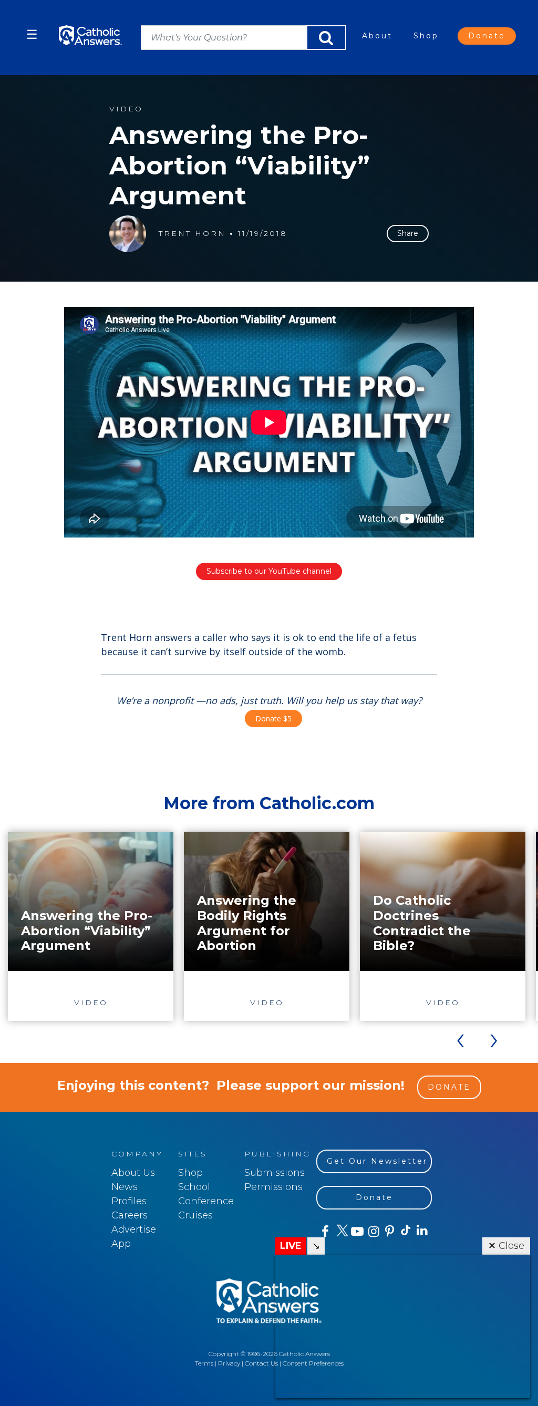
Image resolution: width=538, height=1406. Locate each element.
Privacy (229, 1363)
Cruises (195, 1215)
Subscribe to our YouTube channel (269, 571)
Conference (206, 1201)
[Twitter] (341, 1231)
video (126, 109)
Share (407, 233)
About (377, 35)
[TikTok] (405, 1231)
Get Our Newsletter (377, 1161)
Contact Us (261, 1363)
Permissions (273, 1187)
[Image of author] (127, 233)
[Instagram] (373, 1231)
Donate (486, 35)
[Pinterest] (389, 1231)
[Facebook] (324, 1231)
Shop (426, 35)
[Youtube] (357, 1231)
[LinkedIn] (421, 1231)
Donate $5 (273, 718)
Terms (204, 1363)
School (194, 1187)
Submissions (274, 1172)
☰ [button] (32, 34)
